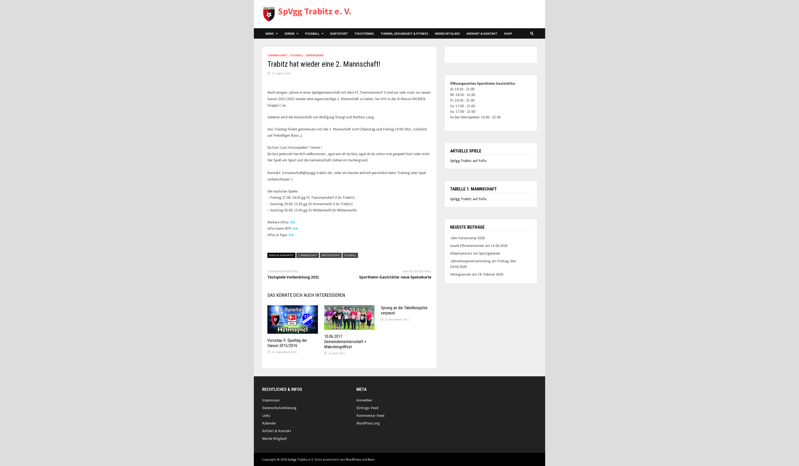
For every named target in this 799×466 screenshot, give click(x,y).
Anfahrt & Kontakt (481, 33)
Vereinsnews (315, 55)
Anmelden (364, 400)
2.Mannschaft (277, 55)
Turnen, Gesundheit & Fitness (404, 33)
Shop (508, 33)
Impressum (271, 400)
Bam (371, 459)
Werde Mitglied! (447, 33)
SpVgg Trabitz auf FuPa (468, 160)
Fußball (312, 33)
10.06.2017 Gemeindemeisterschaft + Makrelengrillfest (345, 341)
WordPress (353, 459)
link (292, 222)
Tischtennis (364, 33)
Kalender (269, 423)
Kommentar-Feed (370, 415)
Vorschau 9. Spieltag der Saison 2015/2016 (287, 343)
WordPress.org (368, 423)
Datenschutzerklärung (279, 407)
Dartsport (339, 33)
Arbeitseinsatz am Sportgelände (475, 253)
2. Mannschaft (307, 255)
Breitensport (330, 255)
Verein (289, 33)
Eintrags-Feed (367, 407)
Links (266, 415)
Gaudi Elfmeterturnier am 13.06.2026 (478, 245)
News (270, 33)
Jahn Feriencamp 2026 (467, 237)
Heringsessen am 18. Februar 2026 (476, 274)
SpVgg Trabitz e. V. (314, 11)
